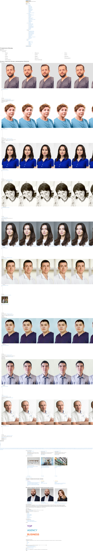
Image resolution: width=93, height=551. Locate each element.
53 (31, 448)
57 (34, 448)
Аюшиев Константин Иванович (5, 345)
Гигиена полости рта (31, 32)
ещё (27, 40)
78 (49, 448)
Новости (30, 43)
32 (19, 448)
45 (25, 448)
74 (46, 448)
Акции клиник (28, 29)
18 (9, 448)
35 (0, 443)
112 (77, 448)
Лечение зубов (30, 7)
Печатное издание (29, 514)
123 (89, 448)
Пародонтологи (30, 20)
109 (74, 448)
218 (0, 449)
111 (76, 448)
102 (67, 448)
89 (57, 448)
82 (52, 448)
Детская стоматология (31, 33)
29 (17, 448)
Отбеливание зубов (31, 27)
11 (4, 448)
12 (5, 448)
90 (58, 448)
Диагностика (30, 6)
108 (73, 448)
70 (43, 448)
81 (51, 448)
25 (14, 448)
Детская (30, 5)
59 (35, 448)
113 (78, 448)
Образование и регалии (9, 138)
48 (27, 448)
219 (1, 449)
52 (30, 448)
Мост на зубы (30, 25)
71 (44, 448)
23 (13, 448)
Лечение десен (30, 35)
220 (2, 449)
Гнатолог (30, 22)
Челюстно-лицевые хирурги (32, 19)
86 (55, 448)
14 (6, 448)
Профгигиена (30, 10)
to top (26, 548)
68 (42, 448)
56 (33, 448)
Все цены (30, 28)
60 (36, 448)
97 (63, 448)
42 (23, 448)
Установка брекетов (31, 26)
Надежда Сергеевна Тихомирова (5, 207)
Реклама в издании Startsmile (30, 520)
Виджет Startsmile (29, 517)
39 (21, 448)
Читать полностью (29, 454)
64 (39, 448)
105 (70, 448)
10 (3, 448)
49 (28, 448)
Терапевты (30, 16)
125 (91, 448)
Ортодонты (30, 14)
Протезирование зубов (31, 31)
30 (18, 448)
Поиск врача (28, 13)
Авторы (28, 513)
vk (27, 541)
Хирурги (30, 17)
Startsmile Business (29, 515)
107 (72, 448)
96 (62, 448)
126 (92, 448)
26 (15, 448)
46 (26, 448)
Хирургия (30, 11)
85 (54, 448)
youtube (28, 542)
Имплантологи (30, 18)
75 (47, 448)
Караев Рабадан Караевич (4, 89)
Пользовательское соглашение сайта (31, 546)
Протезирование (31, 9)
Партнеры (28, 516)
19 (10, 448)
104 (69, 448)
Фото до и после (31, 41)
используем (28, 549)
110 (75, 448)
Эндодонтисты (30, 21)
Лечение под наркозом (31, 12)
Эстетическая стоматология (32, 36)
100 (65, 448)
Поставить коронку (31, 24)
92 (59, 448)
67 (41, 448)
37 (0, 445)
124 (90, 448)
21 (11, 448)
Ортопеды (30, 15)
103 (68, 448)
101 (66, 448)
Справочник (30, 44)
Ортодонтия (30, 8)
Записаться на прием (10, 100)
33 (20, 448)
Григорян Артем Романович (4, 386)
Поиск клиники (29, 4)
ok (27, 543)
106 (71, 448)
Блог (27, 39)
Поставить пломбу (31, 23)
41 (22, 448)
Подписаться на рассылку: (29, 545)
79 (50, 448)
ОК (26, 550)
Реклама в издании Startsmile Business (31, 521)
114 (79, 448)
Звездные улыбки (31, 42)
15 (7, 448)
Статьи (28, 30)
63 (38, 448)
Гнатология (30, 38)
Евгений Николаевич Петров (4, 285)
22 (12, 448)
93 (60, 448)
